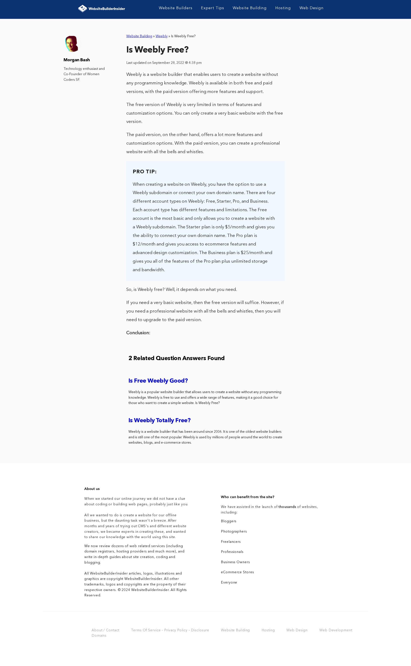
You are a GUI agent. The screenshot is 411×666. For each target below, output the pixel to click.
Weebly (162, 36)
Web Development (335, 630)
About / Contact (105, 630)
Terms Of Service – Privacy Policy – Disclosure (170, 630)
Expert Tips (212, 8)
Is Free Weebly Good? (158, 381)
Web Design (311, 8)
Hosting (283, 8)
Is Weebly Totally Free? (159, 421)
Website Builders (175, 8)
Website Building (250, 8)
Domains (99, 636)
